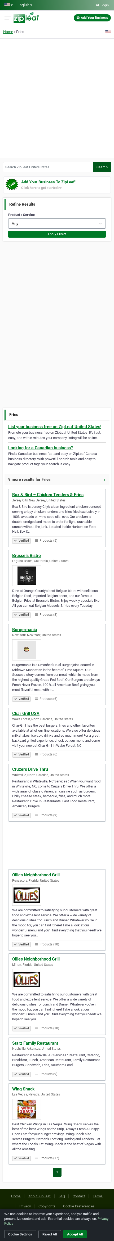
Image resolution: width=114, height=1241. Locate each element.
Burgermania (24, 629)
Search (102, 167)
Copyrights (46, 1206)
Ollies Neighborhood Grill (36, 874)
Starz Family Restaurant (35, 1043)
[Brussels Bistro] (57, 575)
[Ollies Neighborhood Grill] (57, 895)
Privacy (25, 1206)
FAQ (62, 1196)
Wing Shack (23, 1088)
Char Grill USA (26, 713)
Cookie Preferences (79, 1206)
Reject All (49, 1234)
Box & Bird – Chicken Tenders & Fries (48, 494)
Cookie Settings (20, 1234)
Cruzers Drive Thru (30, 769)
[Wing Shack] (57, 1109)
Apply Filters (57, 234)
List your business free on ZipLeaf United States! (54, 426)
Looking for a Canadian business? (40, 447)
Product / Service (21, 215)
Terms (98, 1196)
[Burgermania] (57, 649)
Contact (79, 1196)
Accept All (75, 1234)
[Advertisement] (57, 98)
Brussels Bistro (26, 555)
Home (8, 32)
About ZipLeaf (39, 1196)
